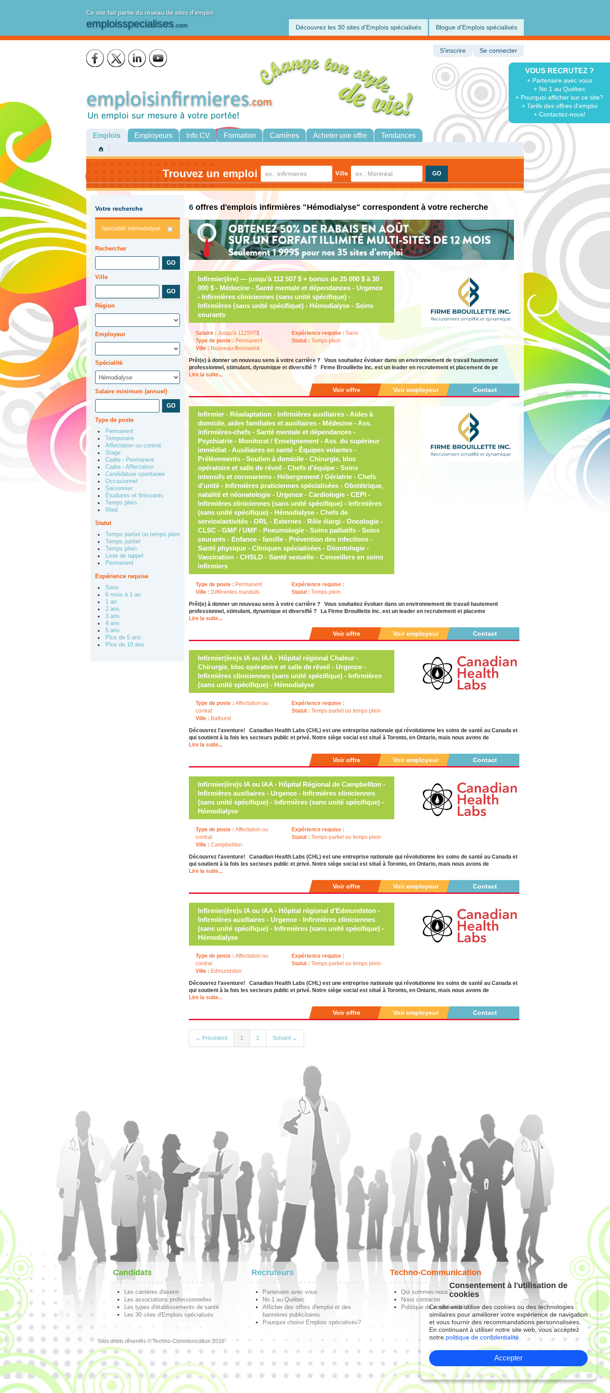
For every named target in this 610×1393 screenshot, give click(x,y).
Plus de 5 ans (123, 637)
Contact (485, 389)
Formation (240, 135)
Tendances (398, 135)
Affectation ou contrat (133, 445)
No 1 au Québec (284, 1299)
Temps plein (121, 503)
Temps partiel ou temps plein (142, 534)
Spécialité (108, 362)
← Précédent (211, 1038)
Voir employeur (416, 389)
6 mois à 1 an (123, 595)
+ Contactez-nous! (559, 114)
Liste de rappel (124, 556)
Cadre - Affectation (129, 467)
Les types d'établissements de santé (171, 1307)
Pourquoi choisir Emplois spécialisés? (312, 1322)
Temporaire (119, 438)
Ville (341, 173)
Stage (113, 453)
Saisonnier (119, 488)
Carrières (284, 135)
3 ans (112, 616)
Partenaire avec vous (290, 1292)
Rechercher (110, 248)
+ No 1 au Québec (559, 88)
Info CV (198, 135)
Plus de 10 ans (124, 645)
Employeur (110, 334)
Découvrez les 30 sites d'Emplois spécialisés (358, 27)
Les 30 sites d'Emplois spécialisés (168, 1314)
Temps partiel (122, 541)
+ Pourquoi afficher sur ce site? (559, 97)
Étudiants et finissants (134, 495)
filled (111, 510)
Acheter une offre (340, 135)
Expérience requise (121, 576)
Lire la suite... (205, 374)
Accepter (508, 1358)
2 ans (112, 609)
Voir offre (346, 389)
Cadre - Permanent (129, 460)
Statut (103, 523)
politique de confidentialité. (483, 1337)
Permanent (119, 431)
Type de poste (114, 420)
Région (105, 305)
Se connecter (498, 50)
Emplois (107, 135)
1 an (111, 602)
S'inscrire (453, 50)
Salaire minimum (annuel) (131, 391)
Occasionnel (121, 481)
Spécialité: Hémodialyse (130, 228)
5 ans (112, 630)
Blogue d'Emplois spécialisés (476, 27)
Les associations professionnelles (168, 1299)
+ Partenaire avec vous (559, 80)
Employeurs (153, 135)
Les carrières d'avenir (151, 1292)
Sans (112, 587)
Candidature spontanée (135, 474)
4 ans (112, 623)
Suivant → (284, 1038)
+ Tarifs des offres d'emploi (559, 105)
